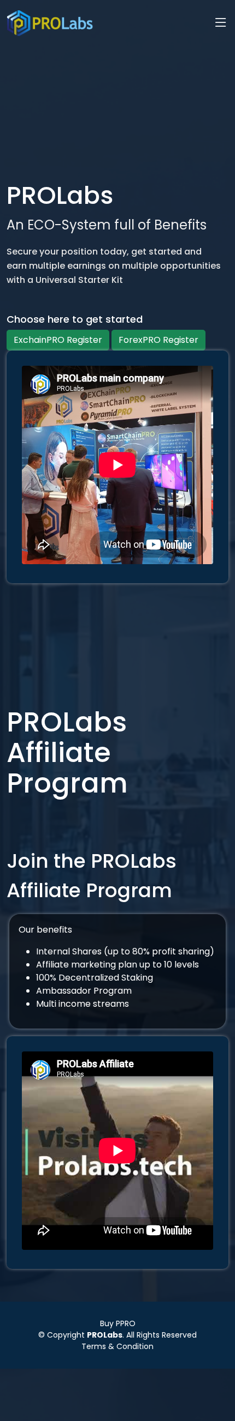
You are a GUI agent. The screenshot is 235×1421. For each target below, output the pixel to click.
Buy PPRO (118, 1323)
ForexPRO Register (158, 340)
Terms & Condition (117, 1346)
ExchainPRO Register (58, 340)
